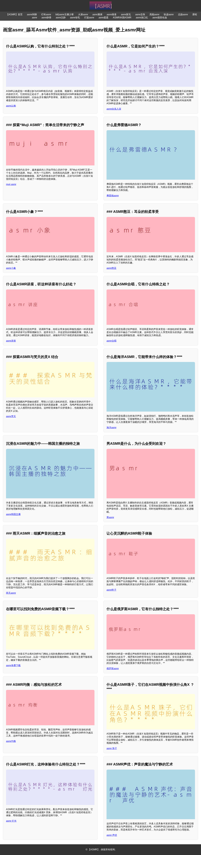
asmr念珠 (140, 14)
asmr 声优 (112, 835)
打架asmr (89, 17)
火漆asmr (83, 14)
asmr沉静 (61, 17)
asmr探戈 (126, 14)
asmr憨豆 (111, 268)
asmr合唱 (111, 341)
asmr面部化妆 (159, 17)
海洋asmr (111, 427)
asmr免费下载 (13, 665)
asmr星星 (103, 17)
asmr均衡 (11, 741)
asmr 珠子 (112, 748)
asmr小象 (11, 268)
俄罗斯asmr (113, 668)
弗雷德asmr (113, 195)
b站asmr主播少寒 (64, 14)
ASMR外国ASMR (122, 17)
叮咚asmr (46, 14)
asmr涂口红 (142, 17)
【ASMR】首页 (14, 14)
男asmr (110, 517)
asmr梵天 (11, 416)
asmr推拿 (112, 14)
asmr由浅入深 (114, 109)
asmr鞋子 (111, 590)
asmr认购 (11, 106)
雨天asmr (11, 593)
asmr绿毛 (75, 17)
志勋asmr (183, 14)
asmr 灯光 (11, 821)
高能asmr (154, 14)
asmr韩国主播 (13, 514)
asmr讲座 (11, 341)
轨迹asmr (169, 14)
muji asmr (11, 184)
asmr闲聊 (32, 14)
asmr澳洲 (97, 14)
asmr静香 (46, 17)
